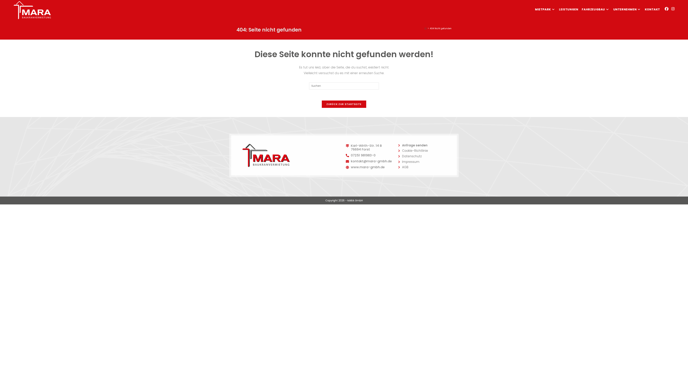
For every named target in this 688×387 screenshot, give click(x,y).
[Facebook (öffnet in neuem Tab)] (666, 9)
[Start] (425, 28)
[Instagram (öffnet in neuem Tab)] (673, 9)
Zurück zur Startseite (343, 104)
